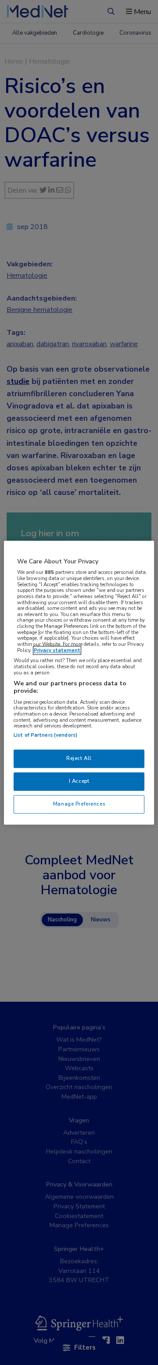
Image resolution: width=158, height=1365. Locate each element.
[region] (79, 682)
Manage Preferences (79, 803)
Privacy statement (57, 650)
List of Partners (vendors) (45, 734)
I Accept (79, 781)
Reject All (79, 758)
